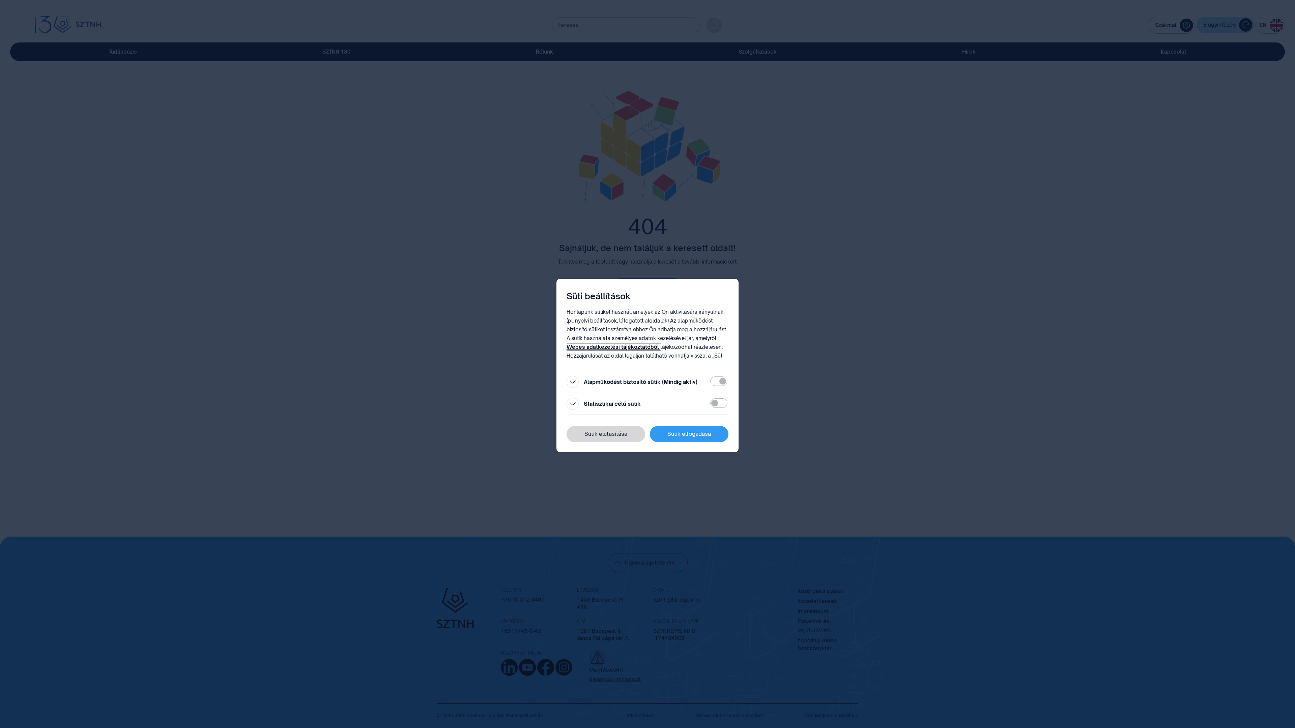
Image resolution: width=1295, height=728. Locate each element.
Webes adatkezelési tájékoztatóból (613, 347)
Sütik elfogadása (689, 433)
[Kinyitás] (573, 382)
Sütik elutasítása (605, 433)
